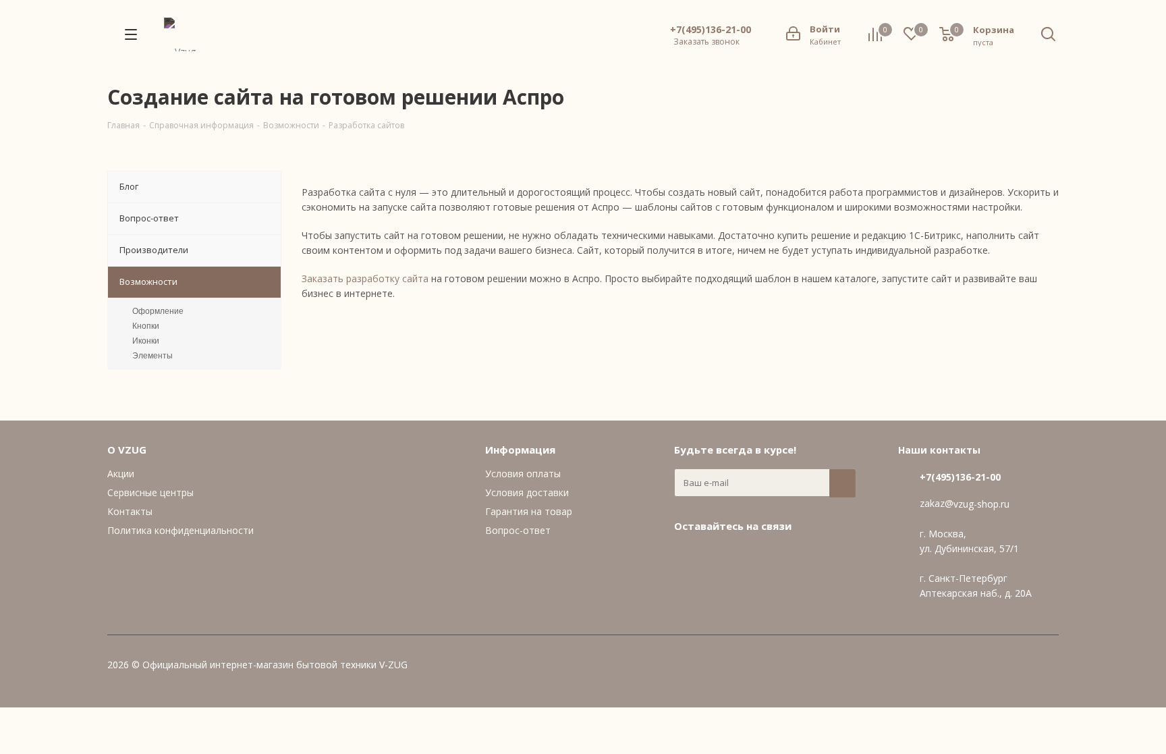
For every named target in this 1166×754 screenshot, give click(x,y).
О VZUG (126, 449)
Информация (520, 449)
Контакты (129, 511)
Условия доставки (527, 492)
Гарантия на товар (528, 511)
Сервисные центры (150, 492)
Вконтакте (687, 556)
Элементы (152, 355)
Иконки (145, 341)
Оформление (158, 311)
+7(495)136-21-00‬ (710, 30)
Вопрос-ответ (518, 530)
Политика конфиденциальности (180, 530)
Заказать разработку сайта (365, 278)
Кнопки (145, 326)
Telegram (721, 556)
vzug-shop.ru (981, 503)
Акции (120, 473)
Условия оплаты (523, 473)
